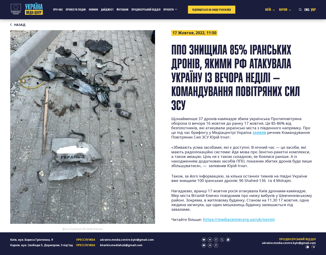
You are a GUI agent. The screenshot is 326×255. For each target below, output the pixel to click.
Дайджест (107, 9)
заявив (259, 132)
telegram (210, 239)
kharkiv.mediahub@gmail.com (121, 245)
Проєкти (168, 9)
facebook (216, 239)
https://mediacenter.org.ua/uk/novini (239, 219)
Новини (93, 9)
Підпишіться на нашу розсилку (211, 9)
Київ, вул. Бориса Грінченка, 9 (31, 240)
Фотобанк (122, 9)
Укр (313, 9)
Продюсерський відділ (145, 9)
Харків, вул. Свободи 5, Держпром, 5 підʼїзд (41, 245)
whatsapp (228, 239)
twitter (222, 239)
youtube (204, 239)
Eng (306, 9)
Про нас (58, 9)
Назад (19, 25)
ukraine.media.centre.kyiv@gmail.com (127, 240)
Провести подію (76, 9)
